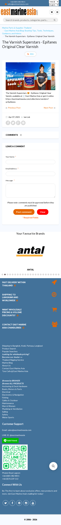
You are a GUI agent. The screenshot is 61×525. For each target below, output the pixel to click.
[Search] (54, 20)
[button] (53, 466)
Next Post (48, 107)
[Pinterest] (19, 503)
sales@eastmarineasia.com (18, 4)
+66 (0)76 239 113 (10, 479)
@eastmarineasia (17, 435)
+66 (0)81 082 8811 (17, 2)
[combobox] (30, 20)
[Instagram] (26, 503)
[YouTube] (33, 503)
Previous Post (14, 107)
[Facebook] (12, 503)
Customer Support (12, 423)
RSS (32, 54)
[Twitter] (5, 503)
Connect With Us (12, 484)
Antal (30, 270)
